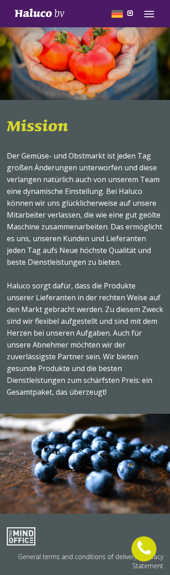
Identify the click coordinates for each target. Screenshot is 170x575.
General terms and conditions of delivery (78, 556)
